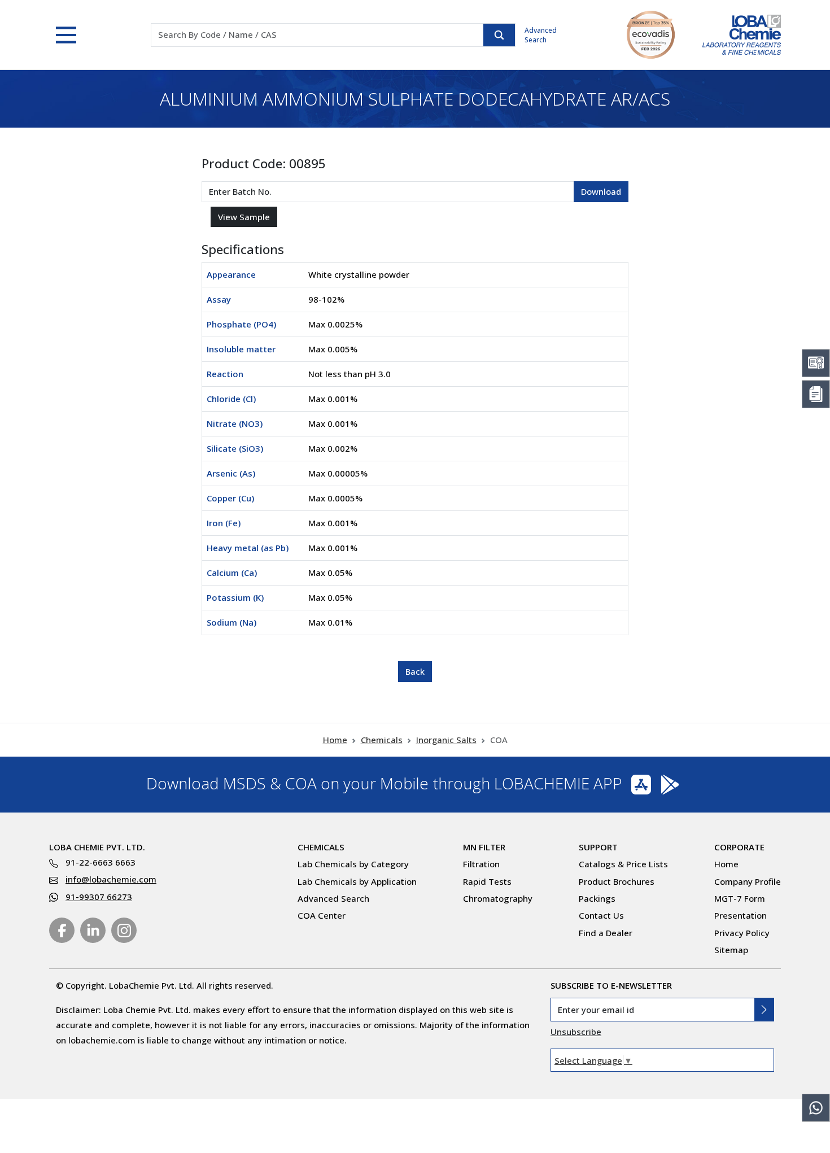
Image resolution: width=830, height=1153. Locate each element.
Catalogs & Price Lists (623, 864)
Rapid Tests (487, 881)
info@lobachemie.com (110, 879)
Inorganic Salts (446, 739)
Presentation (740, 915)
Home (335, 739)
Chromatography (497, 898)
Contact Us (601, 915)
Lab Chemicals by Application (357, 881)
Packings (597, 898)
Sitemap (731, 949)
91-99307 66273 (98, 896)
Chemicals (382, 739)
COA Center (322, 915)
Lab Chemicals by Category (353, 864)
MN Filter (484, 847)
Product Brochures (616, 881)
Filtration (481, 864)
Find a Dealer (605, 932)
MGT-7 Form (739, 898)
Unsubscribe (576, 1031)
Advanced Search (541, 35)
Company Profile (747, 881)
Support (598, 847)
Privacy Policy (742, 932)
